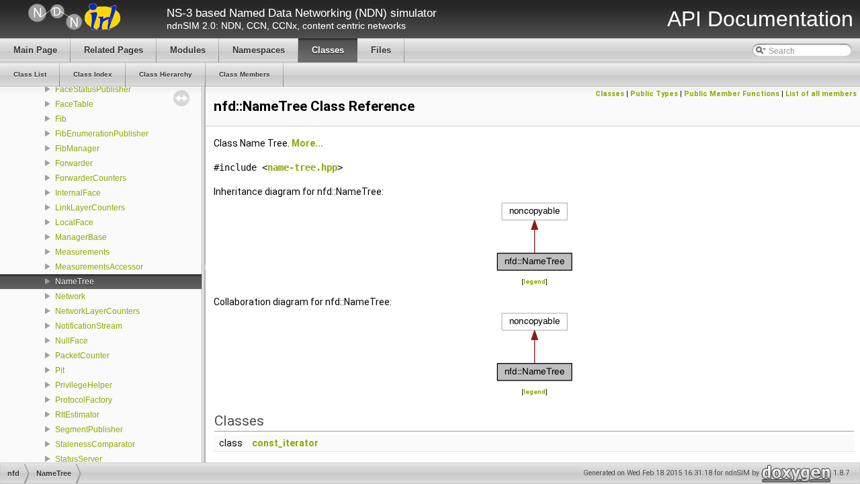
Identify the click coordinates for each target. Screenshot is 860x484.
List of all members (821, 93)
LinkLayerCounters (90, 207)
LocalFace (74, 222)
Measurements (82, 252)
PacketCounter (82, 355)
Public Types (654, 93)
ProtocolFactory (83, 400)
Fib (61, 119)
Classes (609, 93)
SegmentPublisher (89, 429)
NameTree (74, 281)
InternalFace (78, 193)
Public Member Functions (731, 93)
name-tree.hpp (302, 167)
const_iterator (285, 443)
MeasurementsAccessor (99, 267)
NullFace (71, 341)
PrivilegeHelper (83, 385)
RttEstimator (77, 414)
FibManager (77, 148)
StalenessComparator (95, 444)
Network (70, 296)
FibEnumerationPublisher (101, 133)
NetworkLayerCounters (97, 311)
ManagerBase (81, 237)
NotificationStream (88, 326)
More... (307, 143)
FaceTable (74, 104)
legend (534, 281)
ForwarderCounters (90, 178)
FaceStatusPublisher (93, 89)
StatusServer (78, 459)
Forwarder (74, 163)
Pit (59, 370)
